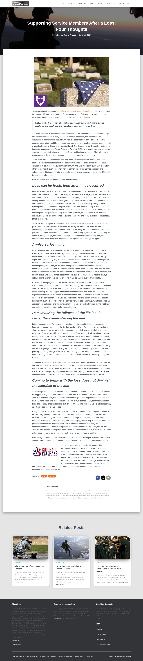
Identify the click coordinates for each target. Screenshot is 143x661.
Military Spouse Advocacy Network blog (76, 111)
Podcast (100, 4)
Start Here (72, 4)
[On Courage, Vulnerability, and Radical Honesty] (71, 547)
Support (52, 476)
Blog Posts (83, 4)
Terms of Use (16, 644)
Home (63, 4)
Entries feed (102, 634)
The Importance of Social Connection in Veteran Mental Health (110, 568)
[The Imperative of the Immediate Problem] (30, 547)
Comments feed (103, 640)
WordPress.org (103, 645)
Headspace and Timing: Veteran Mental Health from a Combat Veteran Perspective (42, 656)
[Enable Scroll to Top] (139, 656)
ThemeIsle (127, 656)
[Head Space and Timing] (20, 3)
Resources (111, 4)
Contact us (57, 618)
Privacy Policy (16, 640)
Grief (44, 476)
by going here (85, 117)
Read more (19, 582)
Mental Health (61, 562)
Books (92, 4)
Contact (121, 4)
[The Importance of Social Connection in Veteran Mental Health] (112, 547)
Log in (99, 629)
